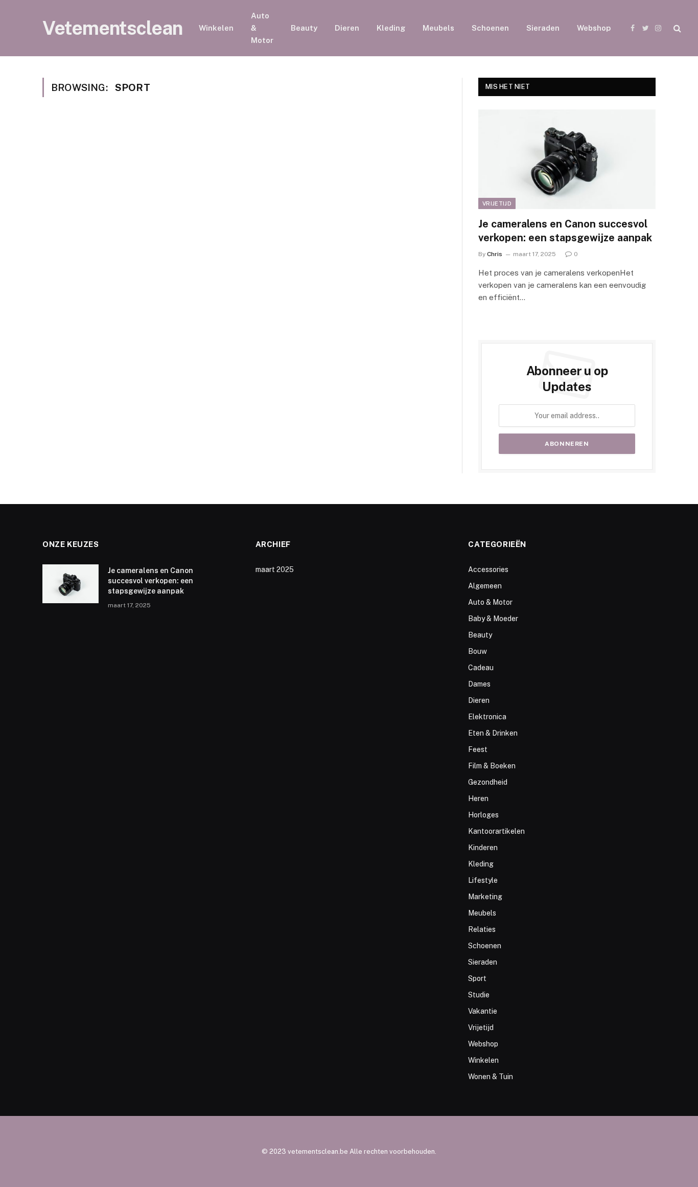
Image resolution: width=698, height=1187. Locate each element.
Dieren (347, 28)
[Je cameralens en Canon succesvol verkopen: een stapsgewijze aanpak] (567, 159)
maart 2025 (274, 569)
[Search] (676, 28)
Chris (494, 254)
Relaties (482, 929)
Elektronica (487, 717)
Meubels (438, 28)
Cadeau (481, 668)
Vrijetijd (496, 203)
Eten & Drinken (493, 733)
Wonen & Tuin (490, 1076)
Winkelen (216, 28)
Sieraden (543, 28)
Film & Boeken (492, 766)
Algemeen (485, 586)
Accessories (488, 569)
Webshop (594, 28)
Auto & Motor (262, 27)
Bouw (477, 651)
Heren (478, 798)
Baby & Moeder (493, 618)
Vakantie (482, 1011)
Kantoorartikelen (496, 831)
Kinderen (483, 847)
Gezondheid (487, 782)
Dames (479, 684)
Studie (479, 995)
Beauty (304, 28)
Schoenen (490, 28)
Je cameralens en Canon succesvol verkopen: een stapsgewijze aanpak (565, 231)
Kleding (391, 28)
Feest (477, 749)
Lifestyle (483, 880)
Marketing (485, 897)
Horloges (483, 815)
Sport (477, 978)
